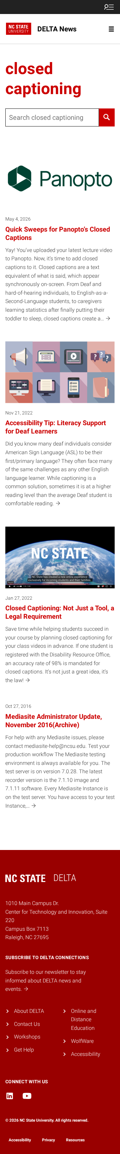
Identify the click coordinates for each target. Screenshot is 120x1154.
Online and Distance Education (83, 1019)
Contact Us (27, 1024)
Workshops (27, 1037)
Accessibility (85, 1054)
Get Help (24, 1050)
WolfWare (82, 1041)
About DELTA (29, 1011)
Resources (75, 1140)
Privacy (48, 1140)
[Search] (107, 117)
